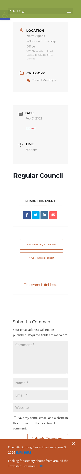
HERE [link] (39, 466)
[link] (27, 215)
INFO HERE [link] (23, 452)
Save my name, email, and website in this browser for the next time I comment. (40, 423)
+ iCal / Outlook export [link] (41, 257)
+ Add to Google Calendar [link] (41, 244)
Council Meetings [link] (44, 80)
